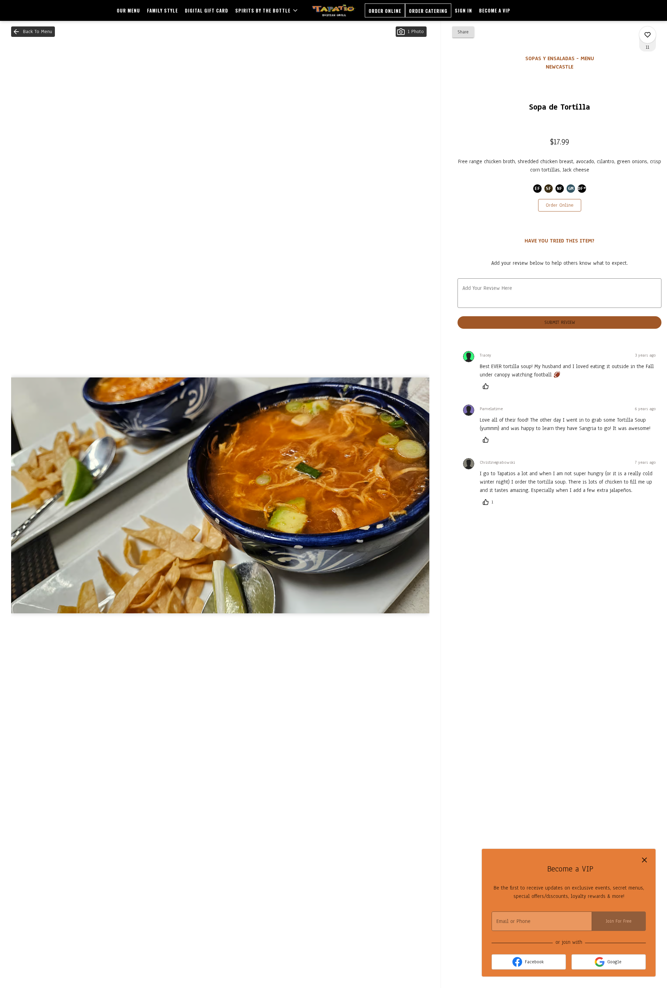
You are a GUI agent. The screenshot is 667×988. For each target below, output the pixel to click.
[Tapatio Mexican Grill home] (333, 10)
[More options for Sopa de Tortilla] (647, 34)
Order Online (385, 10)
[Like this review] (487, 386)
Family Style (162, 10)
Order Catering (428, 10)
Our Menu (128, 10)
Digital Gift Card (206, 10)
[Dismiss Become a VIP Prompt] (644, 860)
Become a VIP (494, 10)
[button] (267, 10)
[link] (559, 205)
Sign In (463, 10)
